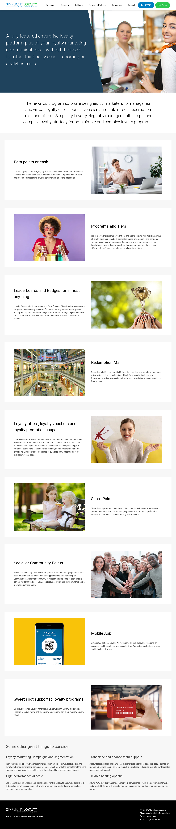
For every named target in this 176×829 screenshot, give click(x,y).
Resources (117, 5)
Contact (131, 5)
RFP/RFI (148, 5)
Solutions (50, 5)
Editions (79, 5)
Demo (164, 5)
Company (65, 5)
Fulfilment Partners (97, 5)
